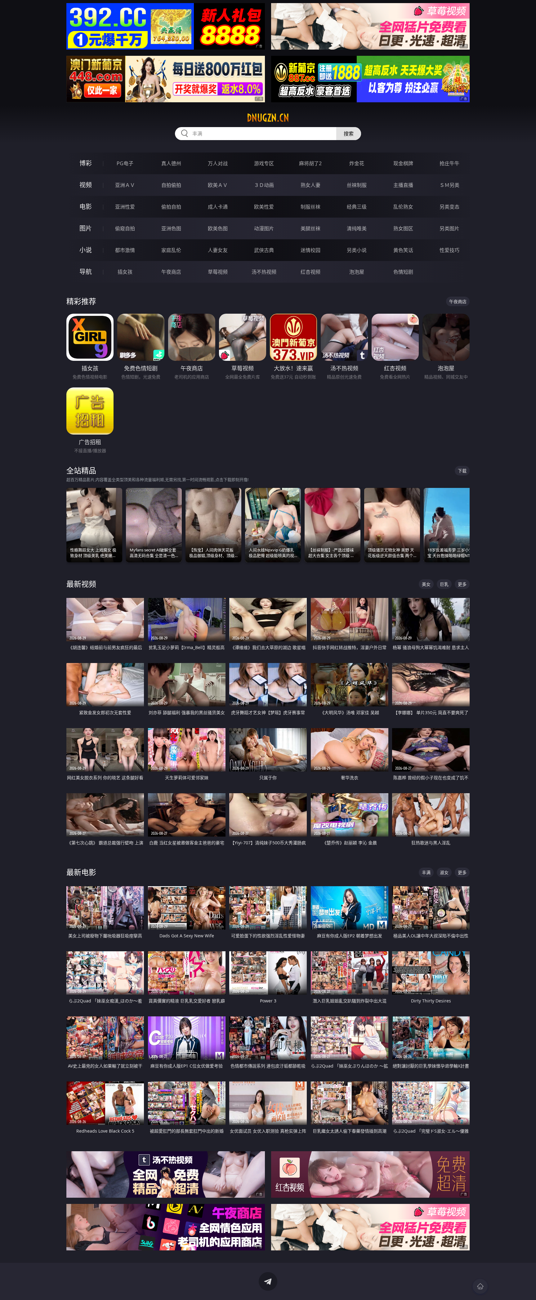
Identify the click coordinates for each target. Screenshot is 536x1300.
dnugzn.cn (268, 118)
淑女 (444, 872)
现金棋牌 (403, 163)
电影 (85, 206)
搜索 (349, 133)
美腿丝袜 (310, 228)
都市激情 (125, 250)
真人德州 (171, 163)
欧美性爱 (264, 206)
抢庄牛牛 (449, 163)
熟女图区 (403, 228)
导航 (85, 272)
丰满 (426, 872)
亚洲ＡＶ (125, 185)
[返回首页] (480, 1286)
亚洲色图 (171, 228)
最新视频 (81, 584)
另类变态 (449, 206)
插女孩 (125, 271)
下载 (462, 471)
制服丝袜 (310, 206)
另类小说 (357, 250)
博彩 (85, 163)
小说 (85, 250)
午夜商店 (171, 271)
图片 (85, 228)
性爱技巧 (449, 250)
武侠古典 (264, 250)
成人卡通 (218, 206)
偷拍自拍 (171, 206)
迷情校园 (310, 250)
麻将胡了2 (310, 163)
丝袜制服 (357, 185)
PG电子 (125, 163)
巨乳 (444, 584)
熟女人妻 (310, 185)
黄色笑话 (403, 250)
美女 (426, 584)
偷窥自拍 (125, 228)
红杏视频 (310, 271)
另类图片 (449, 228)
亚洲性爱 (125, 206)
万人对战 (218, 163)
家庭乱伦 (171, 250)
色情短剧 (403, 271)
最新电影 (81, 872)
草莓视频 (218, 271)
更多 (462, 584)
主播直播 (403, 185)
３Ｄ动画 (264, 185)
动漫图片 (264, 228)
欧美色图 (218, 228)
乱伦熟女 (403, 206)
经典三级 (357, 206)
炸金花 (356, 163)
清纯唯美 (357, 228)
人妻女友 (218, 250)
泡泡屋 (356, 271)
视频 (85, 185)
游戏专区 (264, 163)
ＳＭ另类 (449, 185)
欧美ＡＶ (218, 185)
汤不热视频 (264, 271)
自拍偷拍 (171, 185)
